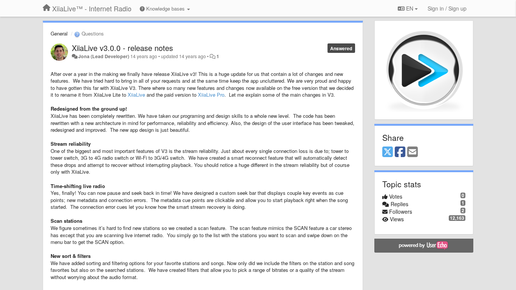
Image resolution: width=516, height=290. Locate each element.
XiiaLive (136, 94)
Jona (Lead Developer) (103, 56)
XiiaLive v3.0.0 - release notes (122, 47)
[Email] (412, 152)
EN (410, 8)
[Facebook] (400, 152)
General (59, 33)
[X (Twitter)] (387, 152)
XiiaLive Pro (211, 94)
